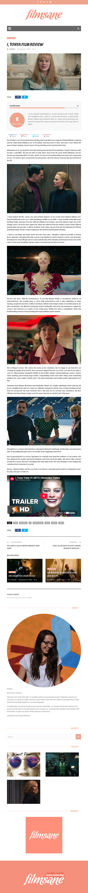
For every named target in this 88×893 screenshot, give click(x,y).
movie (47, 523)
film (15, 523)
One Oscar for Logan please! (22, 576)
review (54, 523)
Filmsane (44, 15)
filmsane (12, 49)
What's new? (51, 568)
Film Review (11, 38)
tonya (61, 523)
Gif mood (12, 572)
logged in (17, 597)
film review (23, 523)
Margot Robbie (38, 523)
